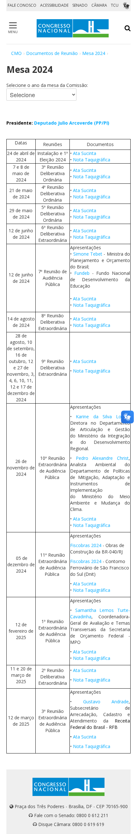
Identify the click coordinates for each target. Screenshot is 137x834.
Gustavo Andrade (106, 702)
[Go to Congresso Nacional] (73, 28)
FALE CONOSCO (22, 5)
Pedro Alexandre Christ (102, 458)
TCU (115, 5)
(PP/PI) (101, 123)
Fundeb (83, 273)
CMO (16, 53)
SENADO (80, 5)
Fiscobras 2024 (85, 545)
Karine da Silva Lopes (102, 416)
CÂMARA (99, 5)
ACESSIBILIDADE (54, 5)
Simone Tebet (88, 254)
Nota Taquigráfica (91, 160)
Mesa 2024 (93, 53)
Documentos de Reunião (52, 53)
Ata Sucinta (84, 153)
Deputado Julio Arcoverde (63, 123)
